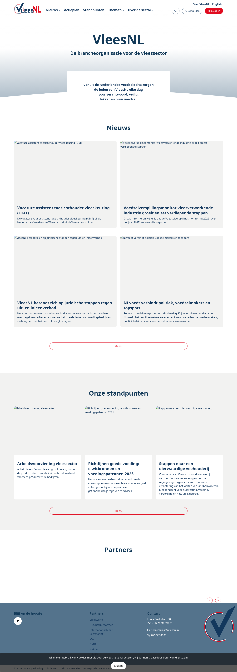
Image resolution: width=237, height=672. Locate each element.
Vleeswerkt (96, 620)
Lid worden (194, 10)
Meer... (119, 346)
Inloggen (215, 10)
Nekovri (94, 649)
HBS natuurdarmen (101, 625)
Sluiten (118, 665)
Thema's (115, 10)
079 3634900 (158, 635)
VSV (92, 639)
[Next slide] (218, 600)
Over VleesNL (201, 4)
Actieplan (71, 10)
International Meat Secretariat (101, 632)
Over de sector (139, 10)
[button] (175, 11)
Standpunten (93, 10)
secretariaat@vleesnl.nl (165, 630)
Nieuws (52, 10)
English (217, 4)
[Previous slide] (210, 600)
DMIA (93, 644)
